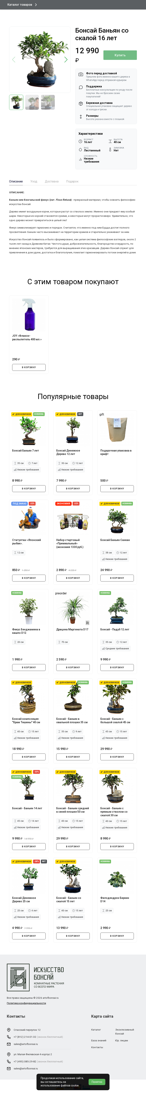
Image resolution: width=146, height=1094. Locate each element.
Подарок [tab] (72, 181)
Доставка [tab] (52, 181)
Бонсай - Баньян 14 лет (27, 808)
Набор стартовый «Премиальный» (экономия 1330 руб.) (69, 543)
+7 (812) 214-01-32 (25, 1036)
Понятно (97, 1081)
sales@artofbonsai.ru (26, 1043)
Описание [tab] (16, 181)
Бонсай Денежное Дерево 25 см (24, 899)
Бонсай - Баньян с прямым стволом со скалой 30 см (114, 812)
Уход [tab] (33, 181)
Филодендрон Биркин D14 (114, 899)
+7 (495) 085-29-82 (25, 1061)
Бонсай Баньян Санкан (115, 540)
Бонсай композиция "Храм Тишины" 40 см (26, 720)
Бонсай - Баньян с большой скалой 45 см (115, 720)
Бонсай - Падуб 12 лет (114, 629)
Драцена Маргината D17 (72, 629)
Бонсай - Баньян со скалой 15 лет (68, 899)
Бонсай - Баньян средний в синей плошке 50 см (72, 810)
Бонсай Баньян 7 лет (25, 450)
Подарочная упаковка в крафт (116, 452)
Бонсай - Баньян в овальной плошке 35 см (72, 720)
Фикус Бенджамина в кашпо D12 (26, 631)
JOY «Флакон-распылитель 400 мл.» (27, 337)
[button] (66, 60)
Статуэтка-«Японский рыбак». (26, 541)
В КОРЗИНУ (29, 367)
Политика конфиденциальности (26, 1003)
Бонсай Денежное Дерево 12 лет (68, 452)
